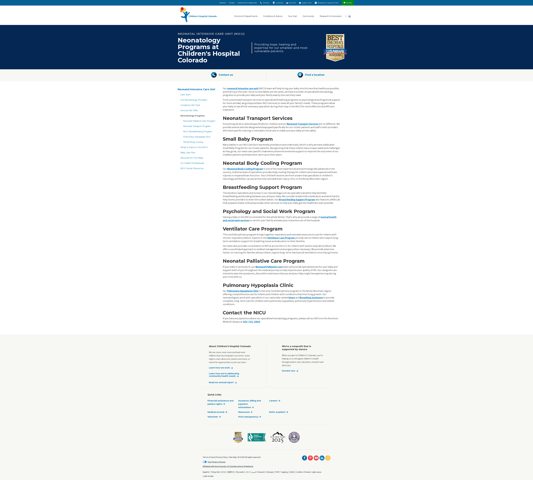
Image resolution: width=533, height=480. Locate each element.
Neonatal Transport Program (197, 126)
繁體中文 (231, 472)
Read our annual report (221, 382)
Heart (292, 297)
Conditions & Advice (272, 16)
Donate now (288, 371)
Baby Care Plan (187, 152)
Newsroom (244, 412)
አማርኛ (247, 472)
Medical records (216, 412)
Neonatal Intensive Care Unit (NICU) (211, 33)
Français (270, 472)
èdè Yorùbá (208, 476)
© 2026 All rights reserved (249, 457)
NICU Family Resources (191, 168)
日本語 (291, 472)
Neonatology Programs (192, 115)
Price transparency (248, 417)
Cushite (299, 472)
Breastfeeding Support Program (297, 199)
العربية (254, 472)
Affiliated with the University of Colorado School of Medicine (228, 466)
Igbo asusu (316, 472)
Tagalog (284, 472)
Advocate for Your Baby (191, 158)
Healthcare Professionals (247, 3)
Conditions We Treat (190, 105)
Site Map (232, 457)
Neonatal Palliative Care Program (199, 121)
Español (223, 3)
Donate (349, 3)
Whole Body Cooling (193, 142)
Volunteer (213, 417)
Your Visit (292, 16)
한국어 (223, 472)
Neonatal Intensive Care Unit (196, 89)
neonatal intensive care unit (242, 88)
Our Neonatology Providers (193, 100)
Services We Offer (189, 110)
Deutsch (261, 472)
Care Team (185, 94)
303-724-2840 (251, 321)
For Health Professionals (192, 163)
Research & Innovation (331, 16)
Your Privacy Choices (216, 462)
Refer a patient (277, 412)
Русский (239, 472)
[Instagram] (327, 457)
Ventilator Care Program (281, 237)
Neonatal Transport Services (302, 124)
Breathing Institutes (311, 297)
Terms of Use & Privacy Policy (215, 457)
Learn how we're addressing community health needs (224, 374)
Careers (232, 3)
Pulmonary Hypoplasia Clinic (197, 137)
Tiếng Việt (215, 472)
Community (308, 16)
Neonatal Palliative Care (269, 266)
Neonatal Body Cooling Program (245, 168)
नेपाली (277, 472)
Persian (307, 472)
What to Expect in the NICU (194, 147)
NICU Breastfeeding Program (197, 131)
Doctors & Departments (246, 16)
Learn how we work (219, 368)
